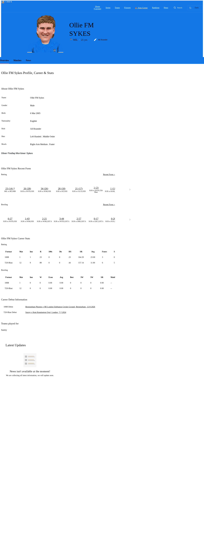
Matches (17, 60)
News (28, 60)
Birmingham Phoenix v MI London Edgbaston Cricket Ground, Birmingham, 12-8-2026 (60, 307)
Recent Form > (109, 174)
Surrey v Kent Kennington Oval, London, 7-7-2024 (45, 312)
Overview (4, 60)
